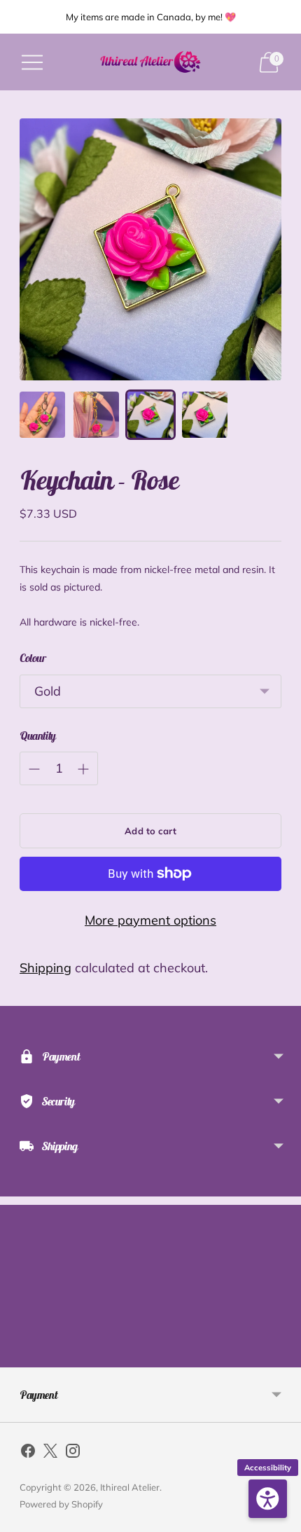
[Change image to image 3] (150, 414)
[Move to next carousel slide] (281, 1356)
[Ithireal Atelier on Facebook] (28, 1453)
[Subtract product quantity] (34, 769)
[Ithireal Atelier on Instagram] (72, 1453)
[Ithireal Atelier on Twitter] (50, 1453)
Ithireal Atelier (130, 1487)
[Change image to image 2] (96, 414)
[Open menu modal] (32, 62)
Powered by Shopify (61, 1504)
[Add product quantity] (83, 769)
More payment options (150, 920)
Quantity (38, 736)
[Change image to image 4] (204, 414)
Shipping (45, 968)
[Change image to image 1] (42, 414)
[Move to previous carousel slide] (19, 1356)
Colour (33, 658)
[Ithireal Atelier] (150, 62)
